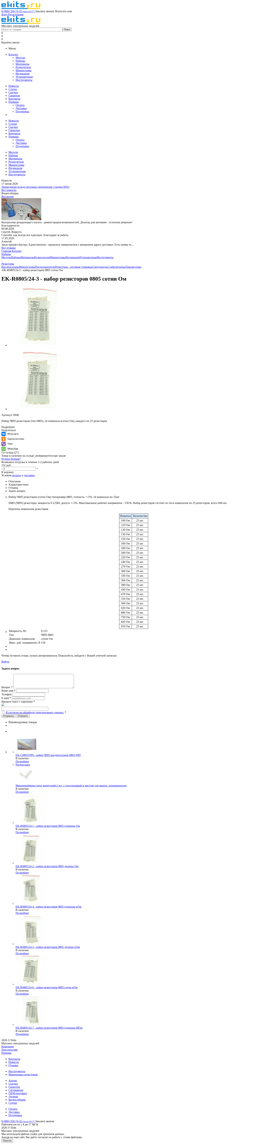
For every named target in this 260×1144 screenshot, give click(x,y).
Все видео (7, 196)
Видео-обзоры (17, 1099)
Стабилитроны (117, 266)
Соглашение (15, 1090)
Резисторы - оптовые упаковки (74, 266)
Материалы (22, 64)
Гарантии (14, 95)
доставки (29, 475)
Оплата (20, 105)
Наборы (20, 60)
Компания (7, 1046)
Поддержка (22, 111)
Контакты (14, 98)
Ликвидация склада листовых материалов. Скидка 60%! (35, 186)
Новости (13, 85)
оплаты (16, 475)
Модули (20, 57)
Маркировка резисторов (23, 1074)
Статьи (12, 89)
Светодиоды (100, 266)
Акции (12, 1080)
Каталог (13, 54)
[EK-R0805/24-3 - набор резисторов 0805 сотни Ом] (38, 345)
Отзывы (13, 1065)
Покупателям (9, 1049)
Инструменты (24, 79)
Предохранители (45, 266)
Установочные (24, 76)
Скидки (13, 92)
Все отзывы (8, 247)
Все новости (8, 190)
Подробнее (22, 761)
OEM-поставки (17, 1093)
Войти (5, 661)
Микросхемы (23, 70)
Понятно (7, 1140)
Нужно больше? (11, 458)
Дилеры (13, 1096)
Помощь (13, 101)
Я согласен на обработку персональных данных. (35, 712)
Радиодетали (23, 67)
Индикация (22, 73)
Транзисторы (133, 266)
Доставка (21, 108)
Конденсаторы (10, 266)
